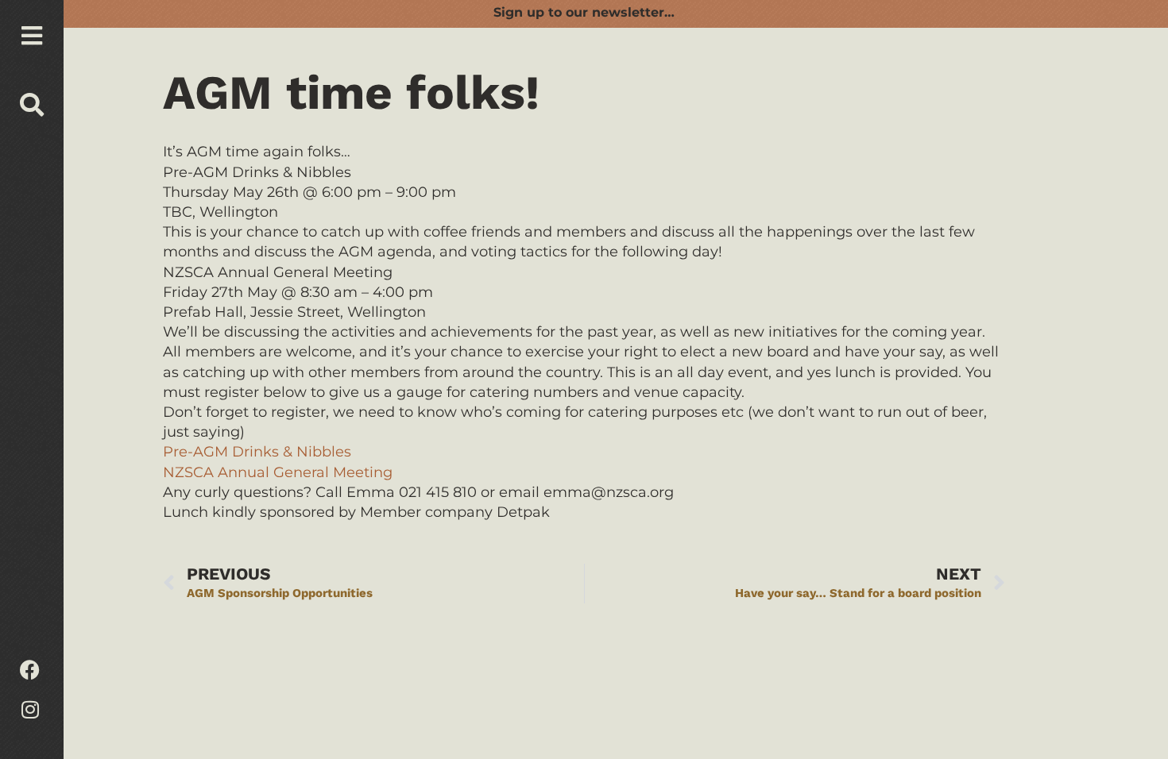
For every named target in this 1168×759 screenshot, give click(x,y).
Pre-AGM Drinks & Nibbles (257, 451)
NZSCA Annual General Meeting (278, 472)
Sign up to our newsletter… (584, 12)
